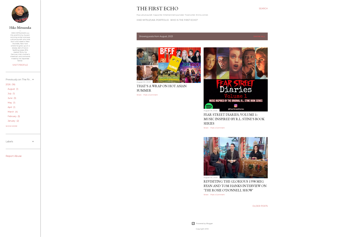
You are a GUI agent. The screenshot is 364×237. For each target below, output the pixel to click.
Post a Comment (150, 95)
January (13, 121)
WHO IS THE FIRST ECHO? (184, 20)
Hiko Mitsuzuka (20, 27)
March (12, 111)
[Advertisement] (169, 123)
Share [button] (139, 95)
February (13, 116)
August (13, 89)
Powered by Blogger (204, 223)
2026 (10, 84)
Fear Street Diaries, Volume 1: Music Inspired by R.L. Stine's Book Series (234, 119)
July (11, 93)
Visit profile (20, 65)
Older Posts (260, 206)
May (11, 102)
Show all (259, 36)
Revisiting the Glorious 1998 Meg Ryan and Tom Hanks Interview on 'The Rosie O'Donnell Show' (235, 185)
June (11, 98)
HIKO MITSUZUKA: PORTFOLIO (153, 20)
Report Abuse (14, 156)
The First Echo (157, 8)
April (11, 107)
